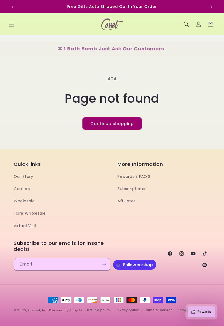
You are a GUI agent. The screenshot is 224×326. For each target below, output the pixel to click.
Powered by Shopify (65, 310)
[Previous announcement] (12, 7)
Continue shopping (112, 123)
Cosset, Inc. (38, 310)
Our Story (23, 176)
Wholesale (24, 201)
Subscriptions (131, 188)
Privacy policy (127, 310)
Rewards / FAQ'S (134, 176)
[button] (11, 24)
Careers (22, 188)
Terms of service (158, 310)
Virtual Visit (25, 225)
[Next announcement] (211, 7)
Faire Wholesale (30, 213)
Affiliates (126, 201)
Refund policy (98, 310)
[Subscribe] (104, 264)
